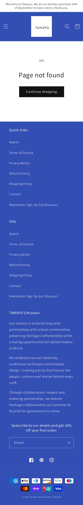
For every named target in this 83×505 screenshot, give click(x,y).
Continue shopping (41, 91)
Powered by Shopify (51, 497)
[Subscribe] (68, 442)
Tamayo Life (35, 497)
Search (14, 142)
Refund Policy (19, 173)
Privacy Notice (19, 163)
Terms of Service (21, 153)
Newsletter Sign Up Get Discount (33, 205)
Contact (15, 194)
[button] (6, 26)
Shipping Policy (20, 184)
